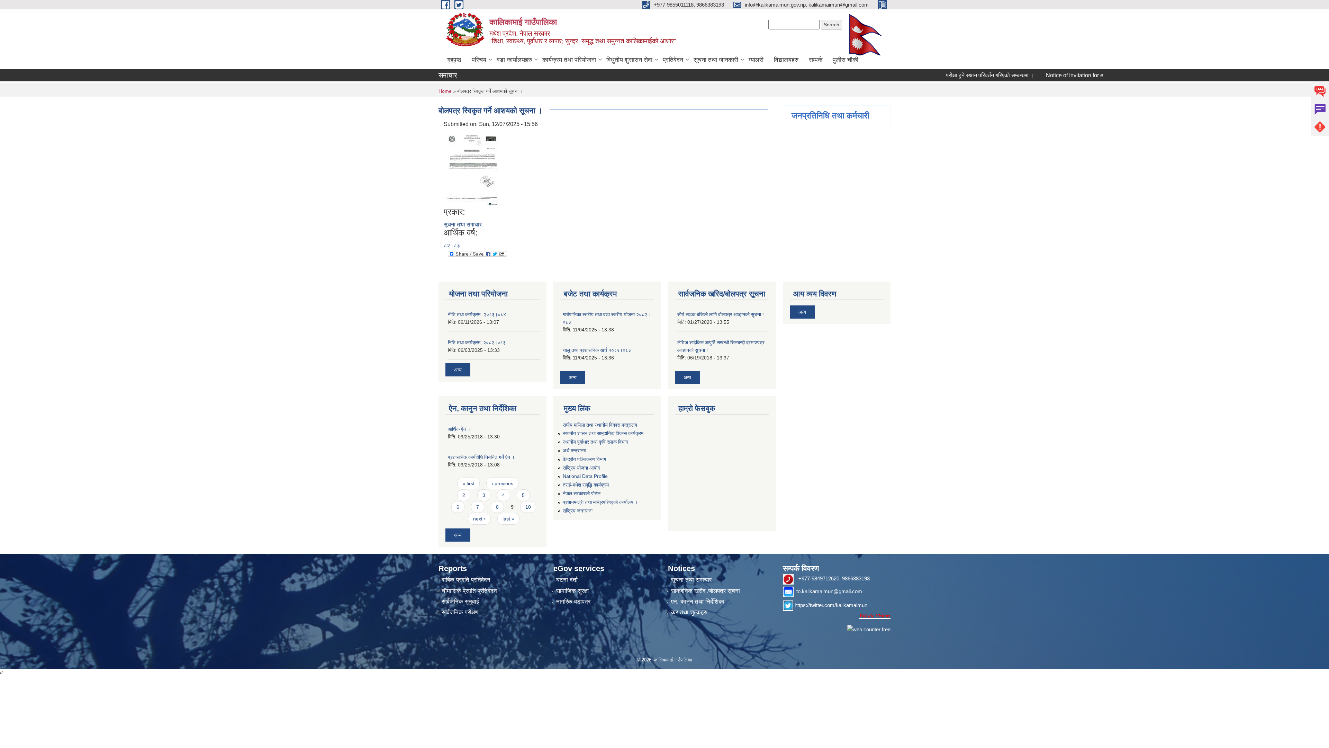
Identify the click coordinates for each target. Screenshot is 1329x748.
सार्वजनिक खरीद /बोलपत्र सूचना (705, 591)
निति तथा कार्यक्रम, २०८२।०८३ (477, 342)
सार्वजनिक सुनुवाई (460, 601)
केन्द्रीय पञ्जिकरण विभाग (584, 459)
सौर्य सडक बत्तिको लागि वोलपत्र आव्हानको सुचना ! (720, 314)
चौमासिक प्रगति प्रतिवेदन (469, 591)
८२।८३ (452, 245)
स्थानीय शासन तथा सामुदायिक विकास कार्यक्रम (603, 433)
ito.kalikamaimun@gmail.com (828, 591)
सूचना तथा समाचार (463, 225)
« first (468, 483)
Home (445, 91)
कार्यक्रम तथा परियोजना (569, 59)
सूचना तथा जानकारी (716, 59)
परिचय (479, 59)
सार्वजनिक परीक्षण (460, 612)
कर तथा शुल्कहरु (689, 612)
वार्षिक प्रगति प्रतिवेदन (466, 580)
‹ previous (502, 483)
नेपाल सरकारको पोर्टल (581, 493)
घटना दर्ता (567, 580)
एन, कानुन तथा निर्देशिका (697, 601)
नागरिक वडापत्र (573, 601)
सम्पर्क (815, 59)
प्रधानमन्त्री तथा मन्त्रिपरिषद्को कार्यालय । (600, 502)
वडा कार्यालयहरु (514, 59)
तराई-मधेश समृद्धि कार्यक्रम (586, 485)
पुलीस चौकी (845, 59)
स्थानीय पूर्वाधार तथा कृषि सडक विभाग (595, 442)
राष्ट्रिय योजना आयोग (581, 468)
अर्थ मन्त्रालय (574, 450)
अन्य (458, 370)
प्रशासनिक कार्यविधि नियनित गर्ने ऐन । (481, 457)
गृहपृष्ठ (454, 59)
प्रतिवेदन (673, 59)
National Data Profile (585, 476)
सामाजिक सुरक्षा (572, 591)
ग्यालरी (756, 59)
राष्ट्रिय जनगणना (578, 511)
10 (528, 507)
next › (479, 519)
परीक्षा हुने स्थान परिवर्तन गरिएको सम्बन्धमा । (968, 75)
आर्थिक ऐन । (459, 429)
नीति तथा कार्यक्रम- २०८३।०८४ (477, 314)
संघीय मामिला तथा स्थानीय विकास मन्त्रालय (600, 425)
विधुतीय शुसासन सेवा (629, 59)
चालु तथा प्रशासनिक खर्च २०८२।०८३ (597, 350)
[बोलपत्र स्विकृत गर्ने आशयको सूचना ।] (472, 167)
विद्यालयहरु (786, 59)
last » (508, 519)
